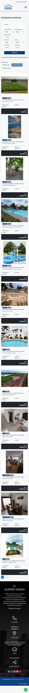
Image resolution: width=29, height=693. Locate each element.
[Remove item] (6, 37)
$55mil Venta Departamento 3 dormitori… (13, 519)
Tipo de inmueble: (7, 29)
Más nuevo (7, 65)
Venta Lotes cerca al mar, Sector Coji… (13, 393)
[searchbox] (5, 39)
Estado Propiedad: (18, 29)
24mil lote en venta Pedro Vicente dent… (13, 225)
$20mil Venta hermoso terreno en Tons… (13, 183)
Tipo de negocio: (7, 34)
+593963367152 (14, 626)
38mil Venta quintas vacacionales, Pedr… (13, 267)
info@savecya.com (14, 658)
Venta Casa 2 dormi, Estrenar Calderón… (13, 435)
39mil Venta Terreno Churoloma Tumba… (13, 309)
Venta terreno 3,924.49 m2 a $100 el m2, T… (13, 99)
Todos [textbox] (6, 31)
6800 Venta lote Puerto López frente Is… (13, 141)
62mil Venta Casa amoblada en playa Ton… (13, 560)
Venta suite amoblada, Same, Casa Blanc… (13, 351)
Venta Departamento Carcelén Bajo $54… (13, 477)
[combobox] (9, 31)
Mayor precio (7, 68)
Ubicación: (6, 24)
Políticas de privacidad (15, 608)
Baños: (16, 39)
